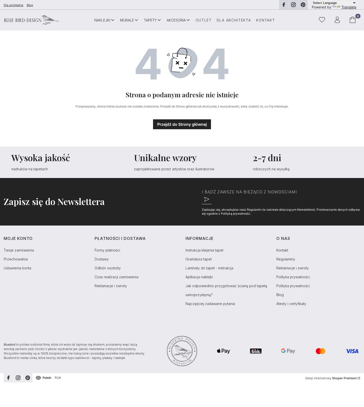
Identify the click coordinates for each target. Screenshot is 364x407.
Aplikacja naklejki (199, 277)
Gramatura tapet (198, 259)
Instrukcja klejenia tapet (204, 250)
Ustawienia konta (17, 268)
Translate (348, 7)
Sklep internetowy (331, 378)
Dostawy (102, 259)
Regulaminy (285, 259)
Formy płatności (107, 250)
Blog (30, 5)
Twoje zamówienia (19, 250)
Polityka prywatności (293, 277)
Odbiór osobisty (108, 268)
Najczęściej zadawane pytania (210, 304)
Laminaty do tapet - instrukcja (209, 268)
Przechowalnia (16, 259)
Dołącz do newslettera (207, 199)
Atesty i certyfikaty (291, 304)
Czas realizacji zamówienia (116, 277)
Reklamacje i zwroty (111, 286)
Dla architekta (13, 5)
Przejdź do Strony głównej (182, 124)
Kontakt (282, 250)
